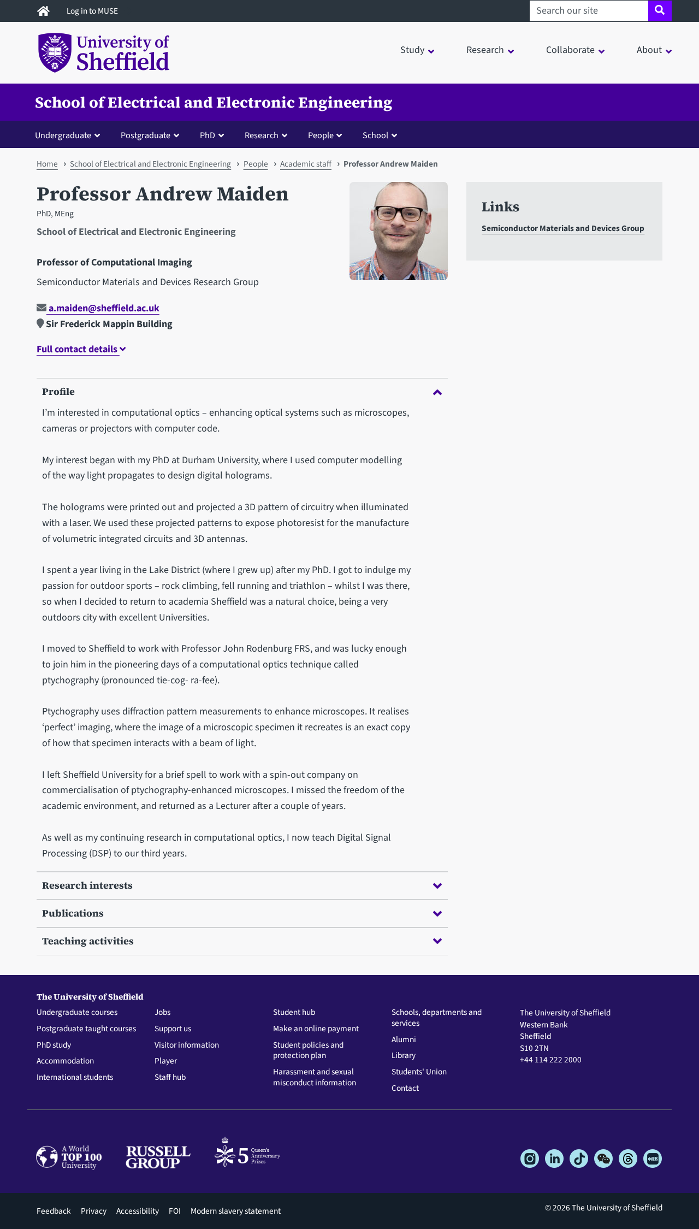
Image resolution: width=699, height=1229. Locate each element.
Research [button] (485, 50)
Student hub (294, 1012)
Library (404, 1055)
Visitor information (187, 1045)
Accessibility (137, 1211)
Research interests (87, 885)
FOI (175, 1211)
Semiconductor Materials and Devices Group (563, 228)
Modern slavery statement (236, 1211)
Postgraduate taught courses (86, 1029)
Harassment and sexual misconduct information (314, 1078)
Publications (73, 913)
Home (47, 164)
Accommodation (65, 1061)
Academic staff (305, 164)
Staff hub (170, 1077)
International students (75, 1077)
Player (166, 1061)
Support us (173, 1029)
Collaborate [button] (570, 50)
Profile (58, 391)
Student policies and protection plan (308, 1051)
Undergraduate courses (77, 1012)
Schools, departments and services (437, 1018)
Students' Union (419, 1072)
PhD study (54, 1045)
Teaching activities (88, 941)
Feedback (54, 1211)
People (256, 164)
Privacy (93, 1211)
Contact (405, 1088)
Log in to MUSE (93, 11)
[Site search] (660, 11)
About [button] (649, 50)
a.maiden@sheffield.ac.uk (102, 308)
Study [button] (412, 50)
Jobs (162, 1012)
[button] (70, 135)
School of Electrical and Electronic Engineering (214, 102)
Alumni (404, 1040)
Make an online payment (316, 1029)
